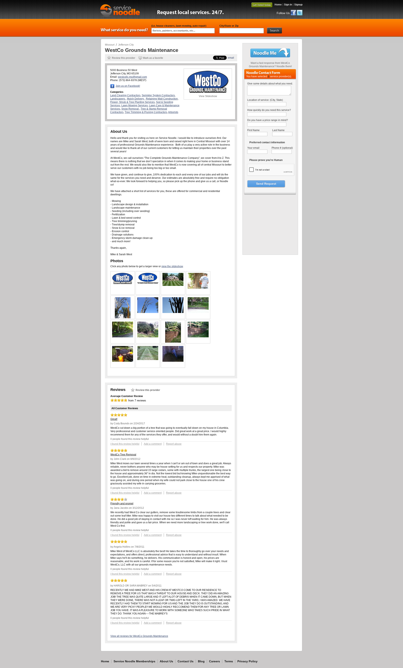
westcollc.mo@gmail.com (132, 76)
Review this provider (123, 58)
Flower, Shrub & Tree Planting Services (132, 102)
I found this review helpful (124, 443)
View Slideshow (208, 96)
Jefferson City (126, 44)
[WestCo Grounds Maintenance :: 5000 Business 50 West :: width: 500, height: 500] (270, 250)
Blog (201, 661)
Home (278, 4)
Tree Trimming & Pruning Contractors (146, 112)
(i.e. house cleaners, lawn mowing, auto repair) (178, 25)
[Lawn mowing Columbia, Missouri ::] (172, 285)
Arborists (173, 112)
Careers (214, 661)
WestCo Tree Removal (123, 454)
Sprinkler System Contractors (158, 95)
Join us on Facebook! (128, 85)
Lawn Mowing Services (134, 105)
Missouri (110, 44)
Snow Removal (130, 108)
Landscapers (118, 98)
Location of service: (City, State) (265, 100)
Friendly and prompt (121, 503)
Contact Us (186, 661)
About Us (166, 661)
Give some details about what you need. (270, 83)
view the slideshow (172, 266)
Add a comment (153, 443)
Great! (113, 419)
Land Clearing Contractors (125, 95)
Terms (228, 661)
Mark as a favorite (153, 58)
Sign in (288, 4)
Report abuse (174, 443)
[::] (122, 283)
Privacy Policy (247, 661)
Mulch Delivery (136, 98)
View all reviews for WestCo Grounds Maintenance (139, 636)
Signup (298, 4)
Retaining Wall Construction (162, 98)
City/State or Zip (228, 25)
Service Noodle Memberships (134, 661)
